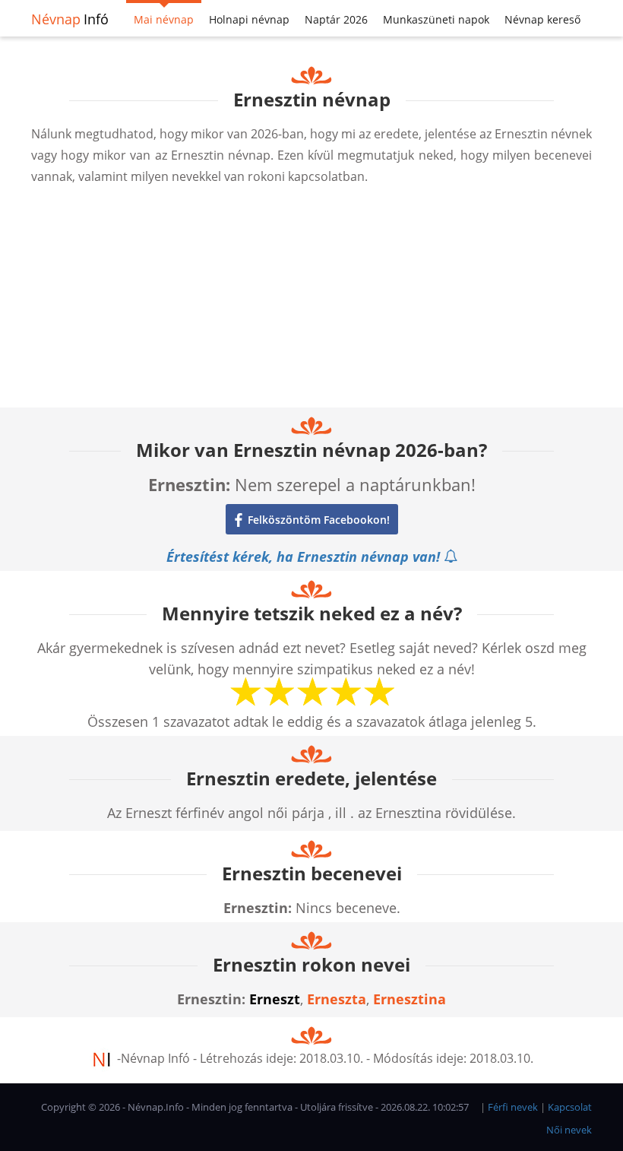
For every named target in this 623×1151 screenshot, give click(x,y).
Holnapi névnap (249, 19)
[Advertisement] (311, 301)
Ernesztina (409, 999)
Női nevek (569, 1130)
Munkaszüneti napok (436, 19)
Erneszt (274, 999)
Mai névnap (164, 19)
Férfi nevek (513, 1107)
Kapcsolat (570, 1107)
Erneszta (336, 999)
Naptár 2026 (336, 19)
